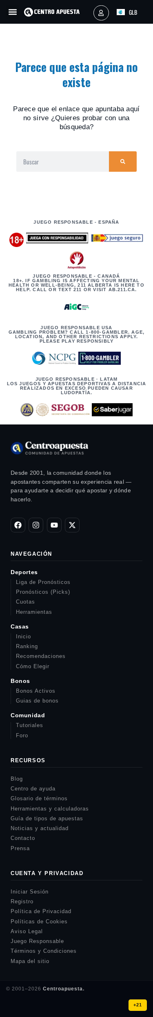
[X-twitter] (72, 525)
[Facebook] (18, 525)
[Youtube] (54, 525)
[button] (12, 12)
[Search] (123, 161)
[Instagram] (36, 525)
